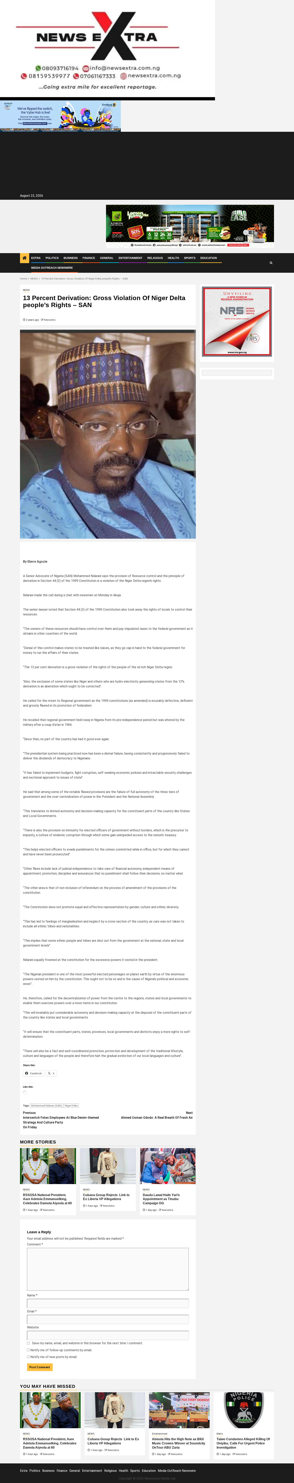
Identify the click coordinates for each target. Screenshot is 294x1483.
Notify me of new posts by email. (53, 1357)
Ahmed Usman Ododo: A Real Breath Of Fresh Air (157, 1115)
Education (208, 258)
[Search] (271, 263)
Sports (189, 258)
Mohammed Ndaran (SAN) (46, 1105)
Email (32, 1311)
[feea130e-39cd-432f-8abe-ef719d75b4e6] (60, 116)
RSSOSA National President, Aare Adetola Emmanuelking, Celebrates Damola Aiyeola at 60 (47, 1199)
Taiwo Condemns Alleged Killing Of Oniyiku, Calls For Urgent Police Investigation (243, 1443)
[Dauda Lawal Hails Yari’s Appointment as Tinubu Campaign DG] (168, 1166)
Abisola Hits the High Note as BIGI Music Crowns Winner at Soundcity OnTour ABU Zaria (178, 1443)
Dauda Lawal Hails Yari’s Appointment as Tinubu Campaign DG (161, 1199)
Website (33, 1327)
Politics (52, 258)
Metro (220, 1433)
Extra (36, 258)
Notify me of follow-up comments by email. (61, 1350)
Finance (89, 258)
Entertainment (130, 258)
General (107, 258)
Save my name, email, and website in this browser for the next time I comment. (87, 1343)
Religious (155, 258)
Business (71, 258)
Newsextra (49, 320)
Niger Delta (71, 1105)
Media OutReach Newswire (52, 267)
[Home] (24, 258)
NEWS (26, 290)
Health (173, 258)
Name (32, 1295)
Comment (35, 1244)
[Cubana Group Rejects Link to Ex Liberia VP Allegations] (108, 1166)
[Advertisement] (147, 163)
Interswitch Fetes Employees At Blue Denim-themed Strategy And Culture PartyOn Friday (61, 1120)
